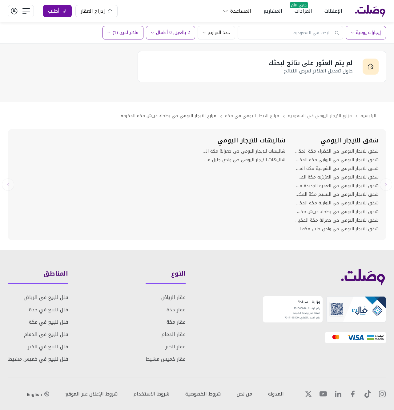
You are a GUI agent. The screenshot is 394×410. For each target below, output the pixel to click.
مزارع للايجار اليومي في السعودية (320, 116)
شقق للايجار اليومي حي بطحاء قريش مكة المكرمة (337, 211)
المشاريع (272, 11)
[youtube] (323, 394)
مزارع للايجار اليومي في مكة (252, 116)
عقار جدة (176, 309)
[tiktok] (367, 394)
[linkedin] (338, 394)
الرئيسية (368, 116)
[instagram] (382, 394)
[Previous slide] (386, 184)
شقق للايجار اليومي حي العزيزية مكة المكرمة (337, 177)
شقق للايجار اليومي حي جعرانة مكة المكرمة (337, 220)
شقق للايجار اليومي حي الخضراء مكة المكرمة (337, 151)
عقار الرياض (173, 297)
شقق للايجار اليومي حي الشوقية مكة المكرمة (337, 168)
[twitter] (308, 394)
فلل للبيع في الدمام (46, 334)
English (34, 394)
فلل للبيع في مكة (48, 322)
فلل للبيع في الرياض (46, 297)
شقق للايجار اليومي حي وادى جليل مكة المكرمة (337, 229)
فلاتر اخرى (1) (125, 32)
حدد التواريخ (219, 32)
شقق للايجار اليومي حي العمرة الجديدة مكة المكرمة (337, 186)
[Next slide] (8, 184)
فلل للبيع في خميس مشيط (38, 359)
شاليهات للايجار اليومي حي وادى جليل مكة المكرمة (243, 160)
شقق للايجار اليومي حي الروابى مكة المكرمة (337, 160)
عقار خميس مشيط (166, 359)
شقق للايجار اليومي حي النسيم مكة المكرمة (337, 194)
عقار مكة (176, 322)
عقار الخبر (175, 346)
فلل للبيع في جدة (48, 309)
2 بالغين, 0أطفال (173, 32)
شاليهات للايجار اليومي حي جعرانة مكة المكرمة (243, 151)
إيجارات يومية (368, 32)
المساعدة (240, 11)
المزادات (303, 11)
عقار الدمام (174, 334)
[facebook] (352, 394)
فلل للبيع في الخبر (48, 346)
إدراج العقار (93, 11)
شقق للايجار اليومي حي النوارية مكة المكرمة (337, 203)
